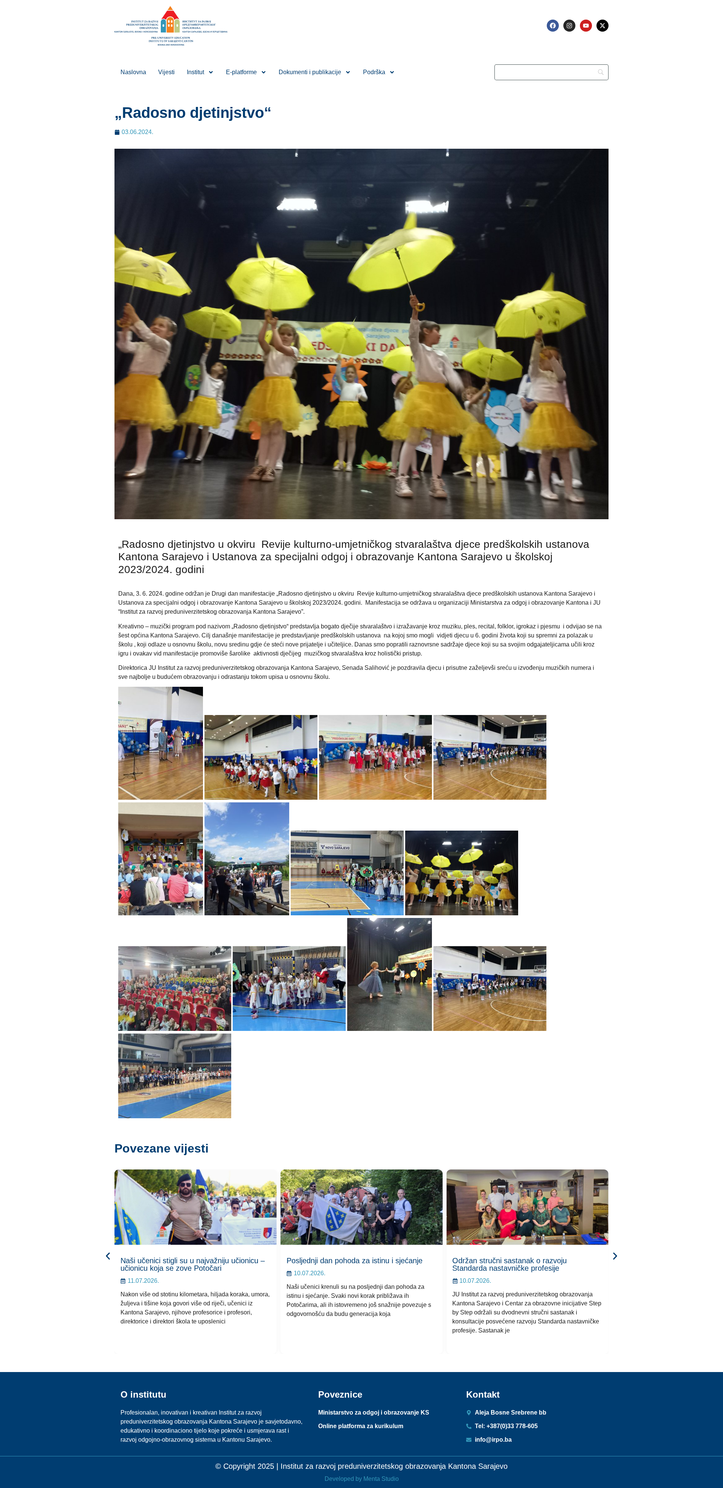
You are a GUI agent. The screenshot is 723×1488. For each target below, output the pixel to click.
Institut (195, 72)
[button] (108, 1256)
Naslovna (133, 72)
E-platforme (241, 72)
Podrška (374, 72)
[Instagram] (569, 26)
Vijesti (166, 72)
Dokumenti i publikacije (310, 72)
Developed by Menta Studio (362, 1479)
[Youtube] (586, 26)
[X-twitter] (602, 26)
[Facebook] (553, 26)
